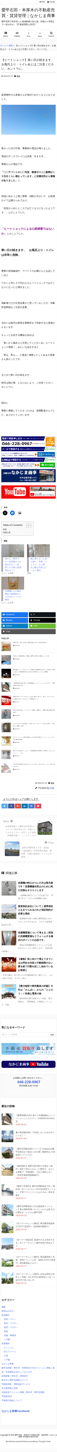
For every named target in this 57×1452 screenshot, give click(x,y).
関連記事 (7, 532)
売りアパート (10, 1351)
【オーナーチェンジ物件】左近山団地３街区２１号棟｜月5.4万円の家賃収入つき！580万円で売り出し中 (35, 1277)
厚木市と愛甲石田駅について (14, 1380)
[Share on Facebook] (11, 806)
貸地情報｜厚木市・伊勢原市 (14, 1376)
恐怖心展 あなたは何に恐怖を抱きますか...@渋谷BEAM (29, 642)
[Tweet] (4, 806)
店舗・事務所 (10, 1335)
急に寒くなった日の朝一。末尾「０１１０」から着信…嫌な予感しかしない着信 (39, 564)
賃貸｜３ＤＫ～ (11, 1327)
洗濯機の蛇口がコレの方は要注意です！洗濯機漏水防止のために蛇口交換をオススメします (35, 886)
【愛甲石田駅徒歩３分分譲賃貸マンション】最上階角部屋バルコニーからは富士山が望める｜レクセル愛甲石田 (35, 1209)
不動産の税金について (11, 1400)
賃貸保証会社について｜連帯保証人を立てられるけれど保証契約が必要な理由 (35, 910)
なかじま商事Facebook (15, 1411)
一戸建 (7, 1339)
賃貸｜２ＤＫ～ (11, 1323)
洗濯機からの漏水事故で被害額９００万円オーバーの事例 (13, 595)
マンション (9, 1347)
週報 (18, 76)
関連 (5, 529)
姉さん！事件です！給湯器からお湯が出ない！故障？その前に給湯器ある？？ (13, 564)
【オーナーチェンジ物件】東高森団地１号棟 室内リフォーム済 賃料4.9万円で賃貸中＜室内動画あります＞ (35, 1259)
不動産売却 (6, 1396)
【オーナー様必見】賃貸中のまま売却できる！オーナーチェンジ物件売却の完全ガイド (35, 1242)
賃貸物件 (5, 1315)
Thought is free (44, 1441)
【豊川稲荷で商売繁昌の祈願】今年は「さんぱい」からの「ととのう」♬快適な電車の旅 (35, 989)
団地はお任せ (7, 1311)
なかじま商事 (7, 1363)
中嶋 (52, 787)
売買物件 (5, 1343)
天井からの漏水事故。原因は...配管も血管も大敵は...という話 (31, 656)
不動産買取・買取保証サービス (15, 1384)
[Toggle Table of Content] (27, 525)
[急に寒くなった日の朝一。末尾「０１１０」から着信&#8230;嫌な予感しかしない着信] (38, 550)
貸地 (6, 1331)
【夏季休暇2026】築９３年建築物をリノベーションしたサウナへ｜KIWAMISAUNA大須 (35, 1118)
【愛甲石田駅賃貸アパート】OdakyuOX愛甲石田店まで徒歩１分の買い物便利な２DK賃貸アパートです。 (35, 1151)
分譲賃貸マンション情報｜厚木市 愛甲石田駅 (22, 1392)
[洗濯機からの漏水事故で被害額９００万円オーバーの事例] (12, 583)
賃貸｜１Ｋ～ (10, 1319)
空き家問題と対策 (9, 1388)
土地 (6, 1355)
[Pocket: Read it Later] (38, 806)
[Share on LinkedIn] (25, 806)
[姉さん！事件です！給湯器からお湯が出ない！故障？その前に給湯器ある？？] (12, 550)
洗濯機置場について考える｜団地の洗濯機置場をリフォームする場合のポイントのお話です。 (35, 936)
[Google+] (18, 806)
